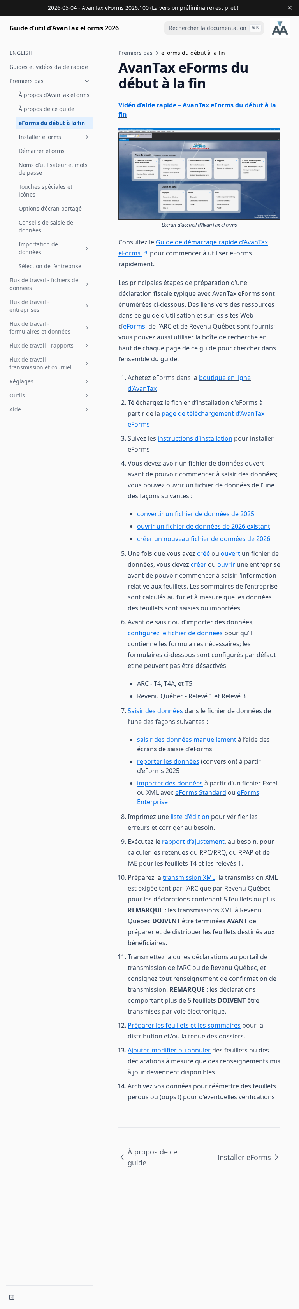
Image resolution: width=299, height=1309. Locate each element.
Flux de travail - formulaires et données (39, 327)
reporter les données (168, 761)
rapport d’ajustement (193, 841)
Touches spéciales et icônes (45, 190)
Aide (15, 409)
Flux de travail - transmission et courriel (40, 363)
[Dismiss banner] (289, 8)
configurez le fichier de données (175, 633)
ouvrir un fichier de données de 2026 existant (203, 526)
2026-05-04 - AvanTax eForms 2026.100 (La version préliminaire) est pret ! (143, 7)
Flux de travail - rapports (41, 345)
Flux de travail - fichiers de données (43, 284)
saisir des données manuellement (186, 739)
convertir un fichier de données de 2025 (195, 514)
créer (198, 564)
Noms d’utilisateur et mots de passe (53, 168)
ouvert (230, 553)
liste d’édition (190, 816)
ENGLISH (20, 52)
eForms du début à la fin (52, 123)
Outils (17, 395)
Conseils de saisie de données (46, 226)
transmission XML (189, 877)
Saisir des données (155, 710)
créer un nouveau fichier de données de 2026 (203, 538)
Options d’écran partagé (50, 208)
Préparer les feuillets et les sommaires (184, 1025)
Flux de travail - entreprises (29, 305)
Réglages (21, 381)
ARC (185, 967)
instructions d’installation (195, 438)
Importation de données (38, 248)
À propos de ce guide (46, 108)
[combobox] (214, 28)
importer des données (170, 783)
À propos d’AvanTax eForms (54, 94)
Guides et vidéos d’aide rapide (48, 66)
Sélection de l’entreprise (50, 266)
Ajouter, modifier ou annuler (169, 1050)
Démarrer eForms (42, 151)
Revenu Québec (234, 967)
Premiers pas (26, 80)
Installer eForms (40, 137)
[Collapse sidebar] (11, 1297)
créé (203, 553)
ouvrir (226, 564)
